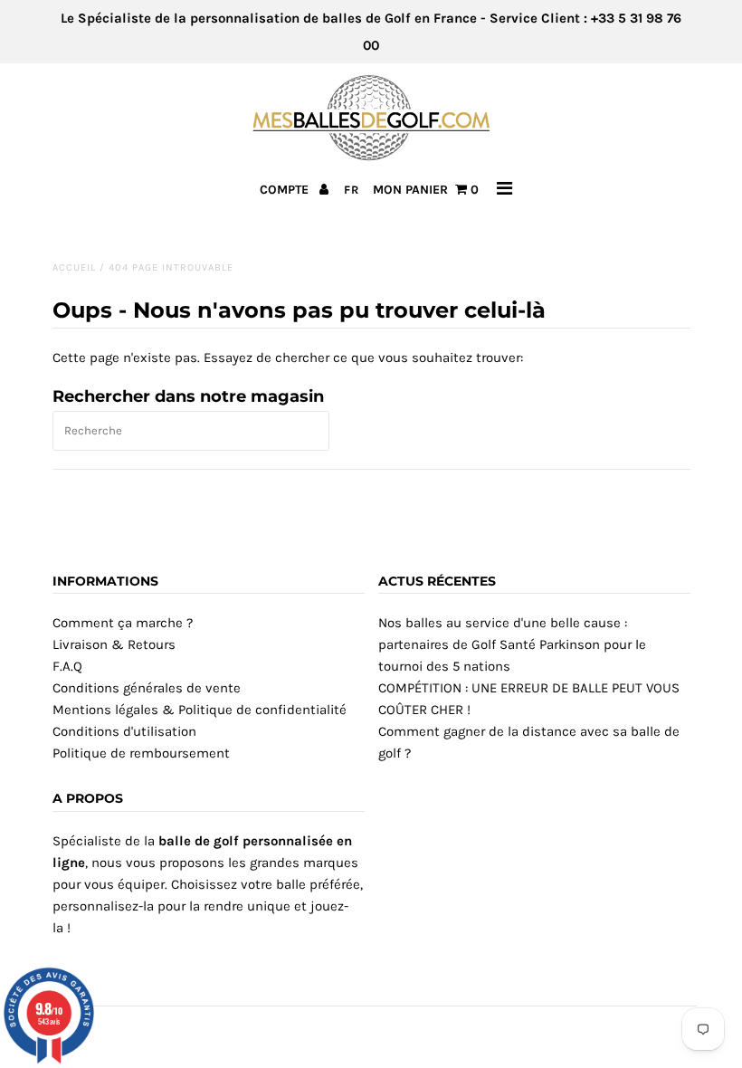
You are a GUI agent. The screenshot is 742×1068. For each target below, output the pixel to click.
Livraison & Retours (114, 644)
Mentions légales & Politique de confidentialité (199, 709)
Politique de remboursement (141, 753)
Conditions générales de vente (146, 688)
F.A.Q (67, 666)
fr (351, 189)
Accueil (74, 267)
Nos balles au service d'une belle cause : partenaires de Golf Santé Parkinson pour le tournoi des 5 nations (512, 644)
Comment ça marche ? (122, 623)
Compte (286, 189)
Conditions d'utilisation (124, 731)
